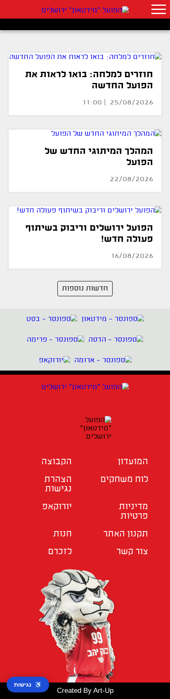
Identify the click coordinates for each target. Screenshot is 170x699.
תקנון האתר (125, 534)
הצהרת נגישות (58, 484)
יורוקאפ (57, 507)
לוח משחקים (124, 479)
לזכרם (60, 552)
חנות (62, 534)
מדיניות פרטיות (133, 511)
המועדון (133, 462)
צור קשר (132, 552)
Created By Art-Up (85, 690)
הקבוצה (56, 462)
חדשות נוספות (85, 288)
